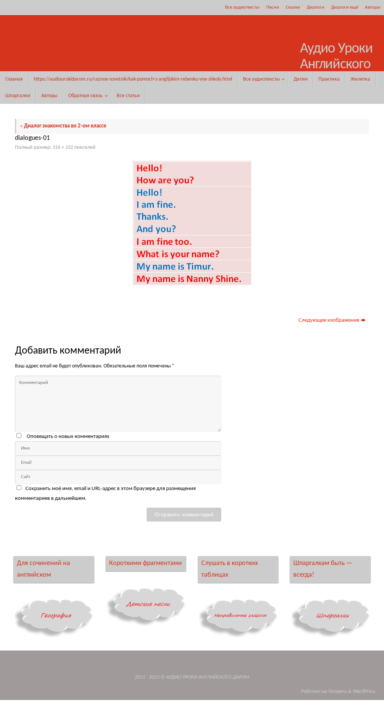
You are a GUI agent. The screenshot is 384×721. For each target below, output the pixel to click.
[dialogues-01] (192, 223)
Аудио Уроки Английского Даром (336, 65)
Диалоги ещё (344, 7)
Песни (272, 7)
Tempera (337, 691)
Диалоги (315, 7)
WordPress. (364, 691)
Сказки (293, 7)
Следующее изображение (328, 320)
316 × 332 (62, 147)
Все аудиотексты (242, 7)
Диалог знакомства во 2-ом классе (63, 126)
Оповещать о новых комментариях (68, 436)
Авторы (373, 7)
